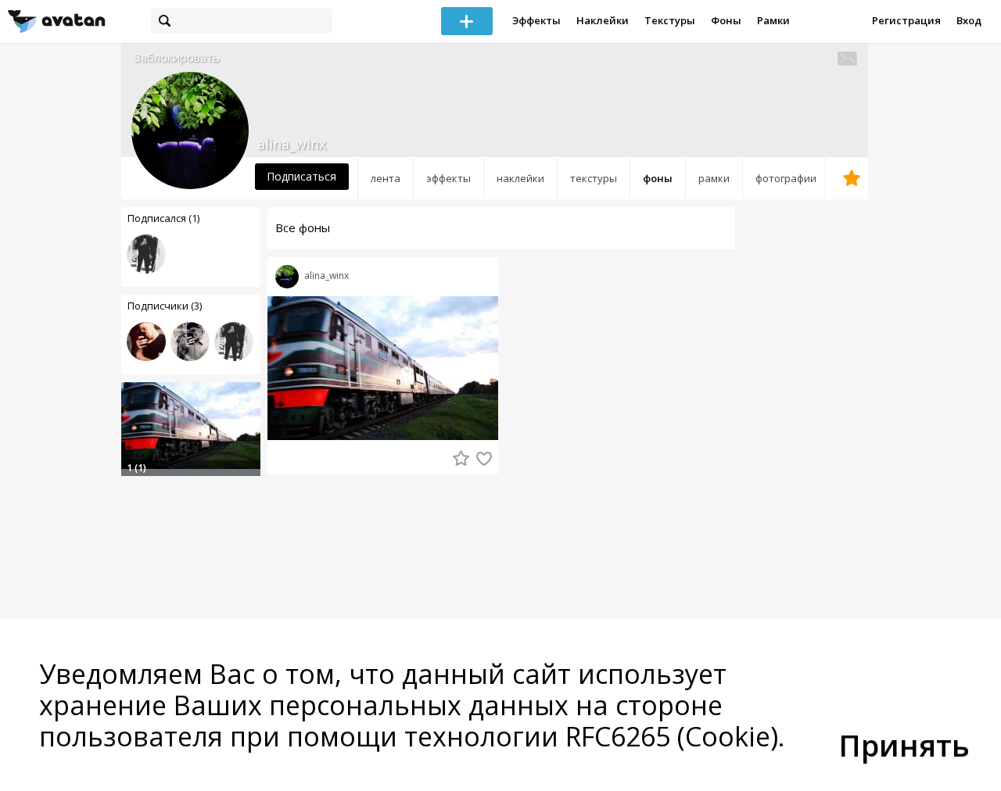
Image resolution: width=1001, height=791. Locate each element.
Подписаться (301, 176)
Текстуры (669, 20)
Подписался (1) (163, 218)
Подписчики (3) (164, 306)
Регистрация (906, 20)
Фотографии (785, 178)
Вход (968, 20)
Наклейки (602, 20)
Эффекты (536, 20)
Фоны (726, 20)
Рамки (773, 20)
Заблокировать (177, 57)
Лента (385, 178)
